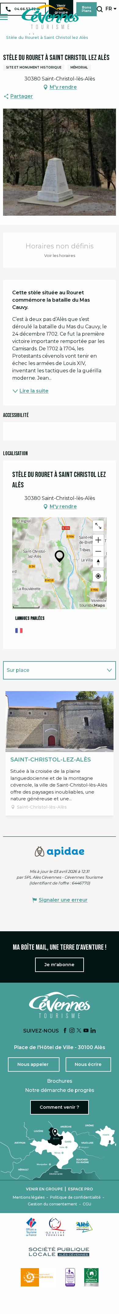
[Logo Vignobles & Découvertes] (91, 1277)
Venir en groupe (44, 1189)
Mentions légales (29, 1197)
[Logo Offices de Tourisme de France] (31, 1227)
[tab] (53, 670)
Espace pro (80, 1189)
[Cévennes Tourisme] (50, 17)
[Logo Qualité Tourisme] (56, 1227)
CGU (87, 1204)
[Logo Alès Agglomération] (84, 1227)
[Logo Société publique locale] (59, 1252)
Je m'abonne (59, 964)
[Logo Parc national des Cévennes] (38, 1277)
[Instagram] (72, 1030)
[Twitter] (79, 1030)
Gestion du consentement (52, 1204)
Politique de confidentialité (75, 1197)
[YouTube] (86, 1030)
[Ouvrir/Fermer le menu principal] (4, 17)
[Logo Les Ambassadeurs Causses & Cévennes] (70, 1277)
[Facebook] (65, 1030)
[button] (100, 9)
